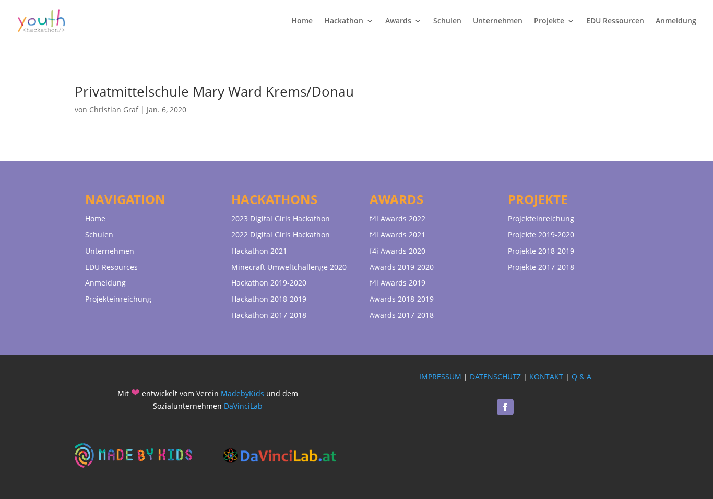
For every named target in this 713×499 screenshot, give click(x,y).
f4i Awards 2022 (397, 218)
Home (302, 21)
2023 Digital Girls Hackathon (280, 218)
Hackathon (343, 21)
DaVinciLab (243, 406)
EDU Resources (111, 267)
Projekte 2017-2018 (541, 267)
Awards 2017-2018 (402, 315)
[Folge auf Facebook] (505, 407)
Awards (398, 21)
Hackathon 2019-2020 (268, 283)
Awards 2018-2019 (402, 299)
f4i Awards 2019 (397, 283)
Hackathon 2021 (259, 251)
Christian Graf (113, 109)
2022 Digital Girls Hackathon (280, 235)
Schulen (447, 21)
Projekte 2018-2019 (541, 251)
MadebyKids (242, 393)
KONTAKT (546, 377)
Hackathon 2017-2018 (268, 315)
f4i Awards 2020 (397, 251)
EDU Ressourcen (615, 21)
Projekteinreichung (118, 299)
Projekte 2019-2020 (541, 235)
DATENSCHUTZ (495, 377)
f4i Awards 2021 (397, 235)
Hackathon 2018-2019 (268, 299)
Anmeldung (676, 21)
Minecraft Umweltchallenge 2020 (289, 267)
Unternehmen (497, 21)
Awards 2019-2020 (402, 267)
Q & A (581, 377)
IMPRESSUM (440, 377)
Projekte (549, 21)
